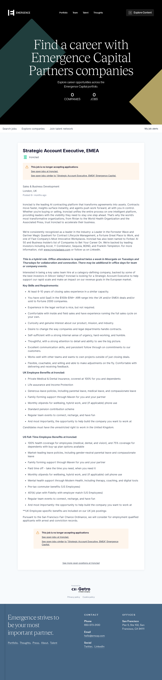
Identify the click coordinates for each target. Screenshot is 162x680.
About (44, 642)
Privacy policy (73, 597)
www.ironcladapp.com (57, 249)
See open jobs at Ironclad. (44, 171)
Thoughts (25, 642)
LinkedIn (99, 646)
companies (33, 128)
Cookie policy (89, 597)
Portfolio (13, 642)
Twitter (88, 646)
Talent (53, 642)
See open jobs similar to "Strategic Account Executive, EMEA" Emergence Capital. (73, 175)
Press (36, 642)
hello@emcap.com (94, 635)
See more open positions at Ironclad (81, 563)
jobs (10, 128)
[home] (31, 13)
